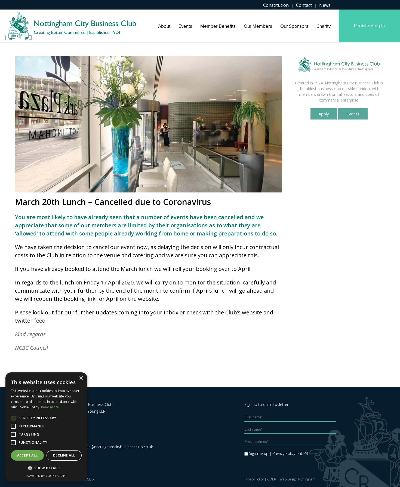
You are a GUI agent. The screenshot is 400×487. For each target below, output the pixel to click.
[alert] (46, 427)
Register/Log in (369, 26)
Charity (323, 26)
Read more (50, 407)
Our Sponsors (294, 26)
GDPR (271, 479)
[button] (46, 468)
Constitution (276, 5)
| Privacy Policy (282, 453)
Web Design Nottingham (297, 479)
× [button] (81, 378)
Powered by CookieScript (46, 476)
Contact (304, 5)
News (325, 5)
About (164, 26)
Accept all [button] (27, 455)
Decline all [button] (64, 455)
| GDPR (301, 453)
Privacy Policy (254, 479)
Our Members (258, 26)
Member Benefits (218, 26)
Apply (324, 114)
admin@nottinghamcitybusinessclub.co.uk (116, 446)
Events (185, 26)
